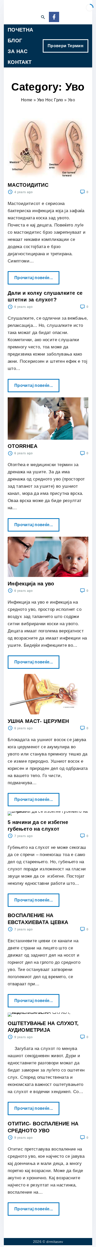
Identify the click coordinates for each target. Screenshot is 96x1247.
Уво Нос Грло (50, 100)
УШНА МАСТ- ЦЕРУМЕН (38, 721)
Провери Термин (65, 46)
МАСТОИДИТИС (28, 185)
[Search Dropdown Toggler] (43, 17)
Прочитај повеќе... (35, 275)
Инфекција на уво (31, 583)
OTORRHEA (22, 446)
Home (26, 100)
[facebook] (54, 17)
